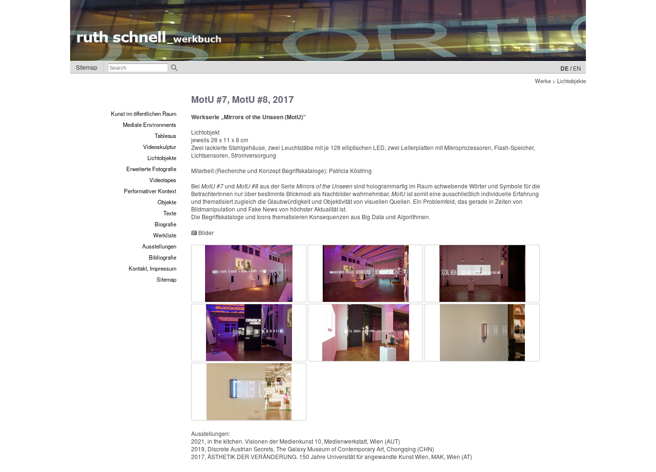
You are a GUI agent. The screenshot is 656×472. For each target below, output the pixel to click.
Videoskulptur (159, 146)
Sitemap (86, 67)
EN (577, 68)
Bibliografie (162, 257)
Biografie (165, 224)
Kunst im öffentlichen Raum (143, 113)
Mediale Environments (149, 124)
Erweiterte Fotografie (151, 169)
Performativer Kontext (150, 191)
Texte (169, 213)
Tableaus (165, 135)
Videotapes (162, 180)
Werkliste (164, 235)
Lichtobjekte (161, 157)
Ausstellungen (159, 246)
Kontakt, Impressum (152, 268)
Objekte (167, 202)
